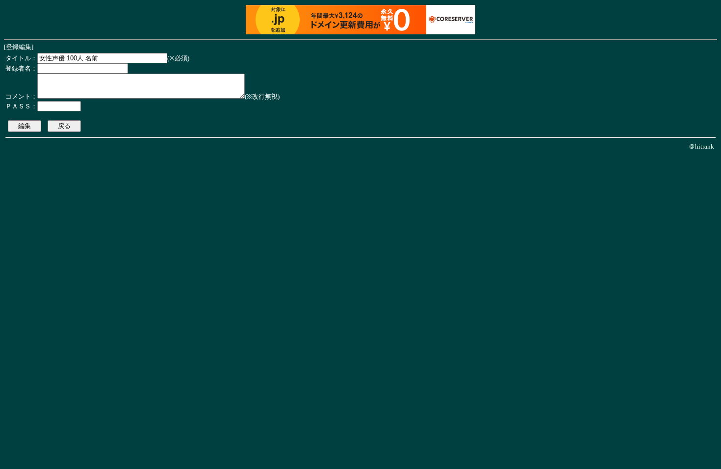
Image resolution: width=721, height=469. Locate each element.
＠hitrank (701, 146)
